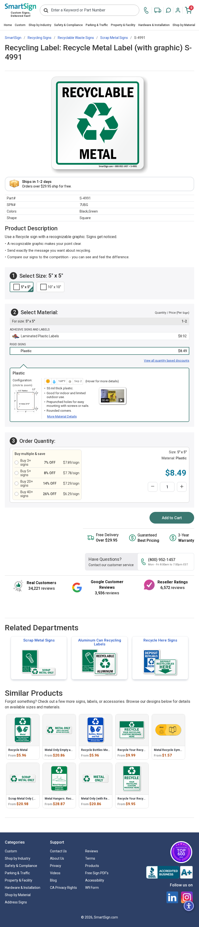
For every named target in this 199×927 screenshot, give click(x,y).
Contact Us (58, 851)
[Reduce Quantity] (153, 487)
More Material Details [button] (62, 416)
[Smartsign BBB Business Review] (169, 872)
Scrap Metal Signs (39, 640)
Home (8, 25)
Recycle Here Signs (160, 640)
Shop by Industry (40, 25)
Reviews (91, 851)
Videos (55, 873)
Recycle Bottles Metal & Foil (100, 750)
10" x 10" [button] (54, 287)
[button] (168, 10)
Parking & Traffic (97, 25)
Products (92, 866)
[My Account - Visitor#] (177, 10)
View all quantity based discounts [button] (166, 360)
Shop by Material (184, 25)
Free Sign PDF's (96, 873)
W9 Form (92, 888)
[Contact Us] (147, 10)
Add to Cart (172, 518)
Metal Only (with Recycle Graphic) (104, 798)
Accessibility (94, 880)
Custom (20, 25)
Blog (53, 880)
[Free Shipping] (158, 10)
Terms (90, 858)
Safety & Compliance (68, 25)
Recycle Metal (17, 750)
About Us (57, 858)
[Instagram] (187, 897)
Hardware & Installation (154, 25)
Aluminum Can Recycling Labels (99, 642)
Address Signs (16, 902)
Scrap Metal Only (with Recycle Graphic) (35, 798)
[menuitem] (7, 25)
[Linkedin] (172, 897)
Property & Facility (123, 25)
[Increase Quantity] (182, 487)
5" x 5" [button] (25, 287)
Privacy (55, 866)
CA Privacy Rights (63, 888)
